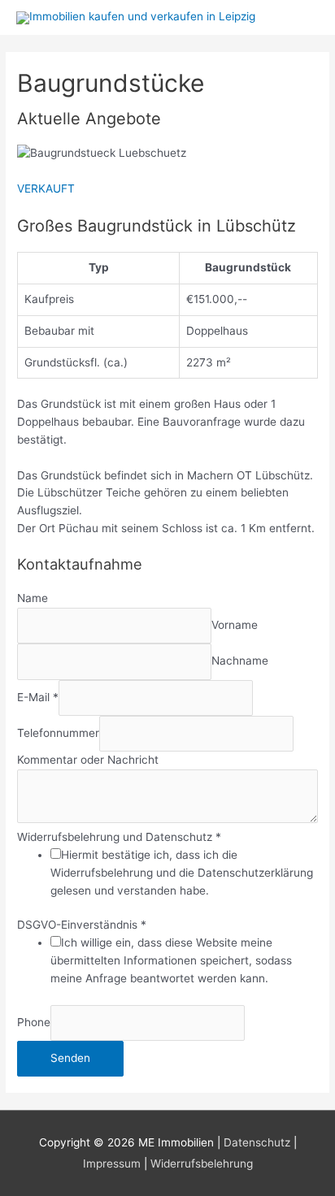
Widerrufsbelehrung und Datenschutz (119, 836)
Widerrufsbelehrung (201, 1163)
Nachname (239, 660)
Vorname (234, 624)
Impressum (112, 1163)
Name (32, 598)
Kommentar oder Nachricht (88, 759)
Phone (33, 1022)
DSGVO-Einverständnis (81, 924)
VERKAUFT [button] (46, 188)
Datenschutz (257, 1142)
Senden (70, 1057)
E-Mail (38, 697)
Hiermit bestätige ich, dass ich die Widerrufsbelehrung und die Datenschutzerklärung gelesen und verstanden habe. (181, 872)
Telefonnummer (58, 732)
